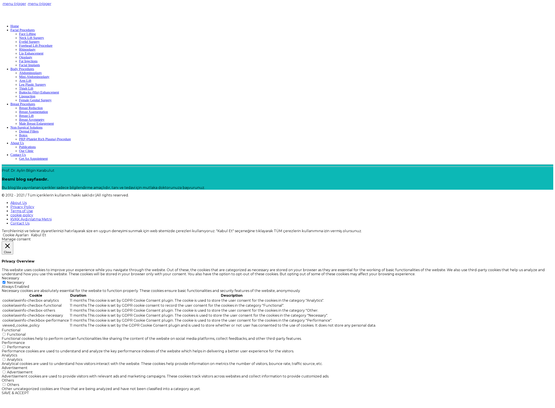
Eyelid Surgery (29, 42)
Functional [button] (11, 330)
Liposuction (27, 96)
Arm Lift (25, 81)
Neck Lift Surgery (31, 38)
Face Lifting (27, 34)
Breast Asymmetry (31, 119)
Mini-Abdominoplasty (34, 77)
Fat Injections (28, 61)
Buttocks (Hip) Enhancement (39, 92)
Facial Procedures (22, 30)
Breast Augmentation (33, 112)
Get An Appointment (33, 158)
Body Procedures (22, 69)
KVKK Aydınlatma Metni (31, 219)
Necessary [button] (10, 278)
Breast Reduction (31, 108)
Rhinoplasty (27, 49)
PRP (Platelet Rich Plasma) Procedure (45, 139)
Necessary (15, 282)
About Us (17, 143)
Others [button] (8, 380)
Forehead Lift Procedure (35, 45)
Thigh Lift (26, 88)
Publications (27, 147)
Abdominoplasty (30, 73)
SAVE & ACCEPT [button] (15, 393)
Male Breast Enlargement (36, 123)
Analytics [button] (9, 355)
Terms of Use (21, 211)
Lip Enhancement (31, 53)
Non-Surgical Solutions (26, 127)
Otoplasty (25, 57)
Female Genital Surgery (35, 100)
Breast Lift (26, 116)
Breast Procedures (22, 104)
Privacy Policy (22, 207)
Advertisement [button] (15, 368)
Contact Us (18, 155)
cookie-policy (21, 215)
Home (14, 26)
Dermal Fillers (29, 131)
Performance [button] (13, 343)
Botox (23, 135)
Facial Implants (29, 65)
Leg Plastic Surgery (32, 84)
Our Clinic (26, 151)
